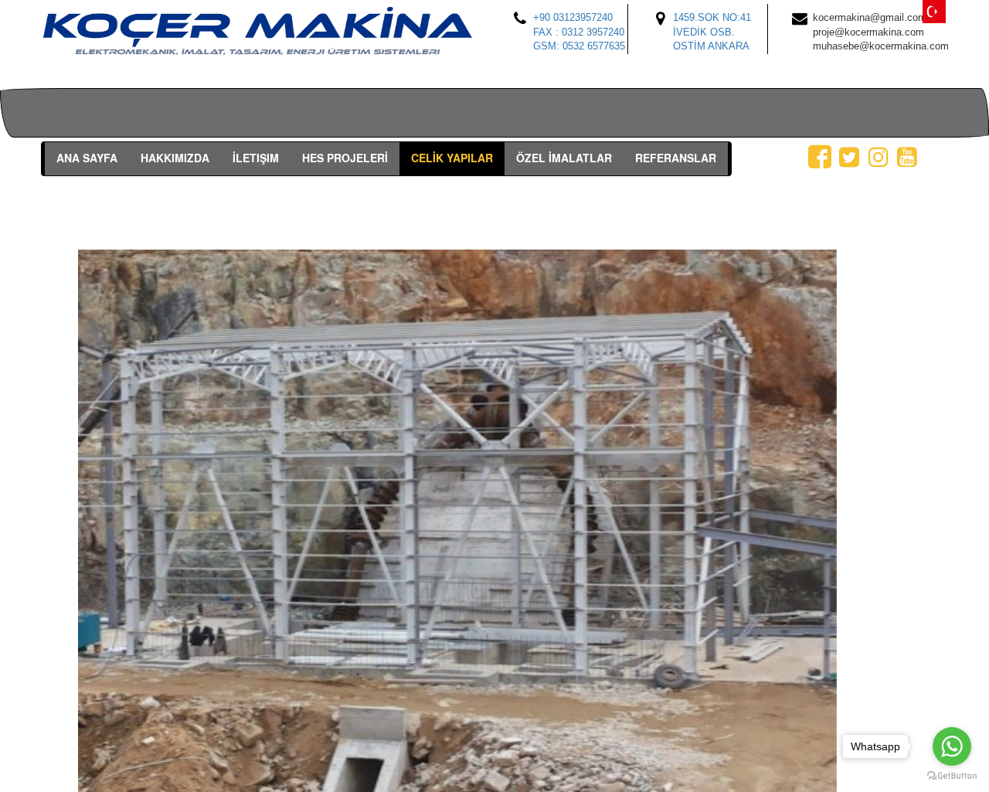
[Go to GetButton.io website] (952, 776)
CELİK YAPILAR (452, 157)
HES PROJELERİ (345, 157)
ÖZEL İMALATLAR (564, 157)
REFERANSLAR (675, 157)
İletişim (256, 157)
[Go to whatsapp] (952, 746)
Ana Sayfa (86, 157)
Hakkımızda (175, 157)
